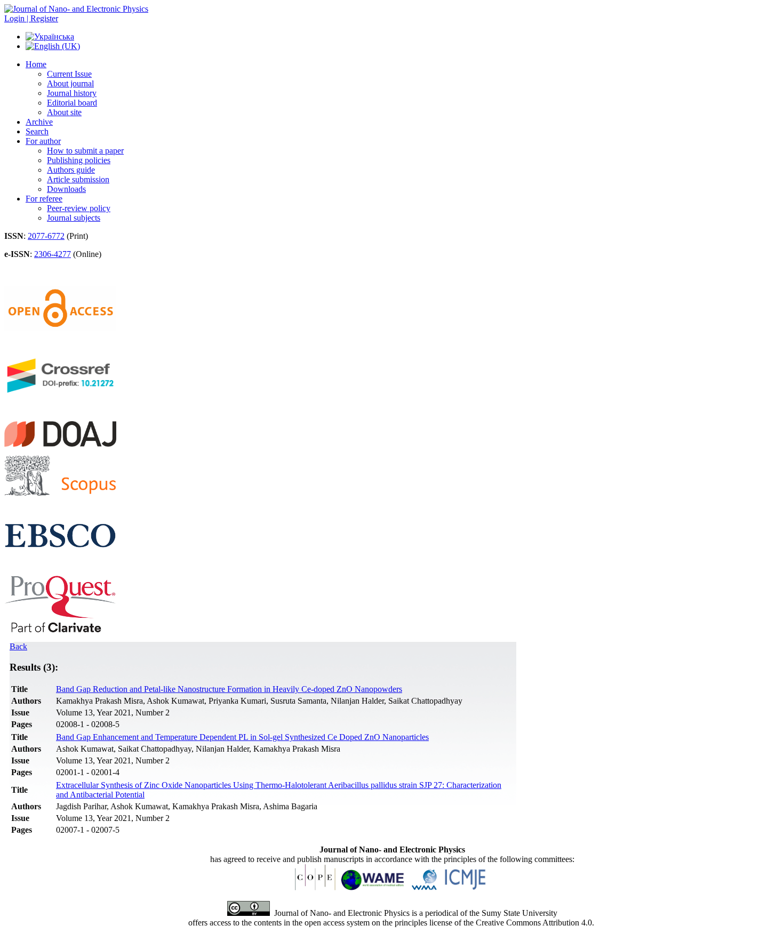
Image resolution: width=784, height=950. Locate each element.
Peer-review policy (78, 208)
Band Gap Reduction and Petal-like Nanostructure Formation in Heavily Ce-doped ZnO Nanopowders (229, 689)
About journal (70, 83)
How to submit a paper (85, 150)
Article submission (78, 179)
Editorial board (72, 102)
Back (18, 646)
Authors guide (71, 169)
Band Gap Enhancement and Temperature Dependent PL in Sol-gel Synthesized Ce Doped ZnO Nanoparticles (242, 737)
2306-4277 (52, 254)
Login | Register (31, 18)
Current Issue (69, 73)
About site (64, 112)
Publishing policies (78, 160)
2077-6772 (46, 235)
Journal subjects (73, 217)
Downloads (66, 189)
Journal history (72, 93)
